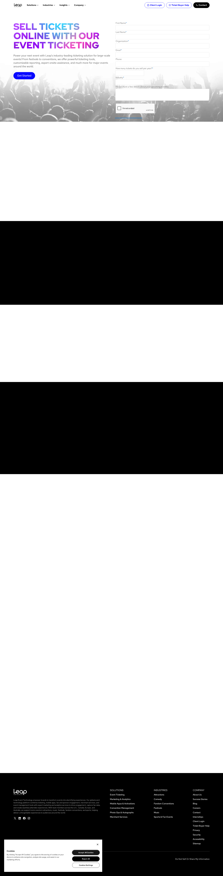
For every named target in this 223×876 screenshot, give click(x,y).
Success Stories (111, 690)
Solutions (31, 5)
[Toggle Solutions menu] (37, 5)
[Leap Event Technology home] (18, 5)
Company (79, 5)
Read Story (9, 660)
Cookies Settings (86, 865)
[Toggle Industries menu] (54, 5)
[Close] (97, 844)
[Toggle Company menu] (85, 5)
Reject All (86, 859)
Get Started (24, 75)
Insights (63, 5)
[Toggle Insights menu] (68, 5)
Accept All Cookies (85, 852)
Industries (48, 5)
